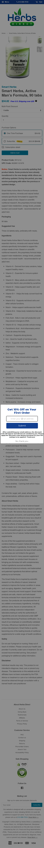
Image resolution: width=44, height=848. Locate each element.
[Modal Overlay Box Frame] (22, 424)
